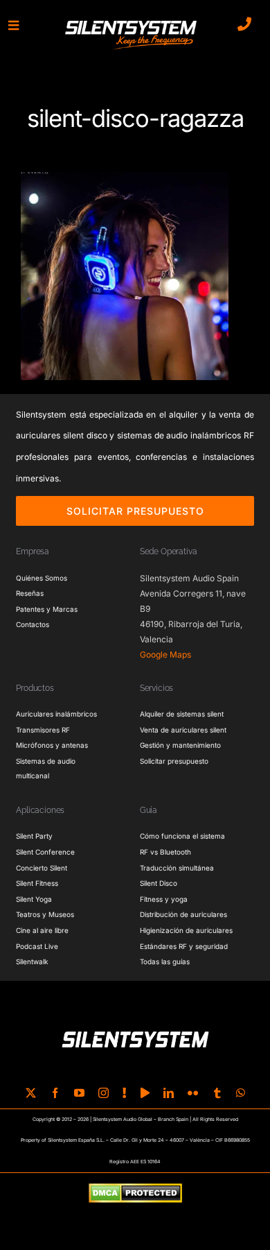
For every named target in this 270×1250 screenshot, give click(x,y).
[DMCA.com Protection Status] (135, 1194)
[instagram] (103, 1093)
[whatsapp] (240, 1093)
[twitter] (31, 1093)
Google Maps (165, 654)
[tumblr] (217, 1093)
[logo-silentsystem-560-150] (131, 23)
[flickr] (193, 1093)
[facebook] (55, 1093)
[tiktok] (125, 1093)
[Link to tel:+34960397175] (244, 24)
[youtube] (79, 1093)
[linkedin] (168, 1093)
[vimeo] (145, 1093)
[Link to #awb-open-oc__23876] (13, 25)
